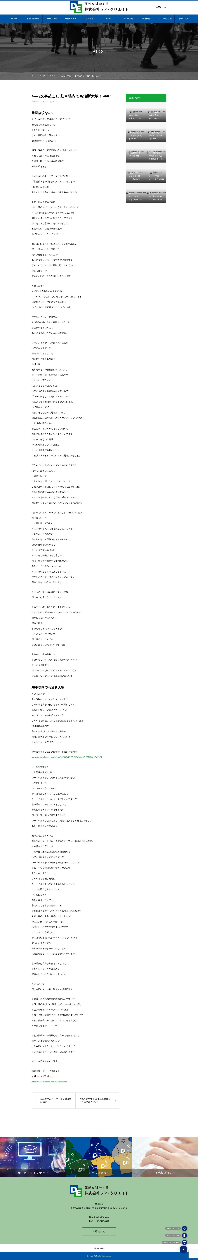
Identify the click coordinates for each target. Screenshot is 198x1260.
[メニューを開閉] (183, 1249)
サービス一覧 (52, 18)
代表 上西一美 (33, 18)
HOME (14, 18)
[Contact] (165, 7)
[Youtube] (158, 7)
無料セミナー (70, 18)
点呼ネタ (54, 101)
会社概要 (146, 18)
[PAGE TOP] (99, 1133)
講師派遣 (89, 18)
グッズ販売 (184, 18)
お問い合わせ (127, 18)
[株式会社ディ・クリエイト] (99, 7)
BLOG (108, 18)
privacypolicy (99, 1248)
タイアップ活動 (165, 18)
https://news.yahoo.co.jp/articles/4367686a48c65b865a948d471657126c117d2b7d (67, 757)
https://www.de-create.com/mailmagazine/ (49, 1082)
